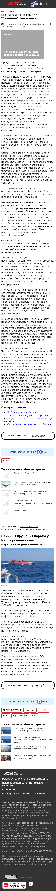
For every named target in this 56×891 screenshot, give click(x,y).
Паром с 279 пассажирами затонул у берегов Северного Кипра (30, 747)
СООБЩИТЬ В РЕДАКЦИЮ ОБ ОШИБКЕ (23, 793)
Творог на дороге (21, 510)
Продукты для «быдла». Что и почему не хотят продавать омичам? (32, 483)
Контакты (8, 789)
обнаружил (8, 665)
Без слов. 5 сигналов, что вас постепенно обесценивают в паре (32, 757)
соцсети (5, 585)
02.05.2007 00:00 (9, 11)
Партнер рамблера (27, 877)
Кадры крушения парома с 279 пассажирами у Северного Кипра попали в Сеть (33, 739)
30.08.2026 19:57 (9, 526)
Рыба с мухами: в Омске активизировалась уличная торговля (26, 414)
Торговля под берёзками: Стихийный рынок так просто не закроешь (30, 492)
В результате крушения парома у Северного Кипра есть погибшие (28, 729)
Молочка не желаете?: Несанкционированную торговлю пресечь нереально (33, 503)
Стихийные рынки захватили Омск (28, 424)
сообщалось (16, 656)
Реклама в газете (37, 779)
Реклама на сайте (13, 779)
